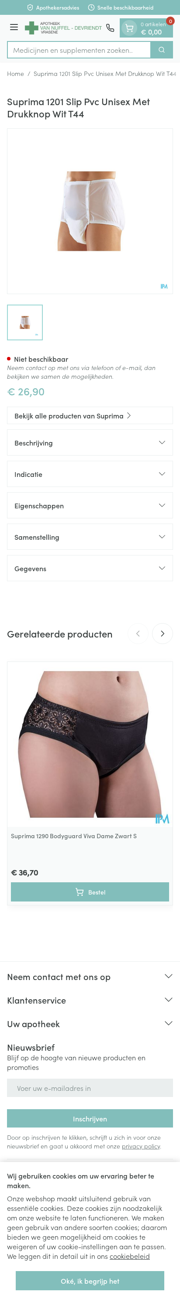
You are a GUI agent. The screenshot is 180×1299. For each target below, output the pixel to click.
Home (15, 73)
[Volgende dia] (162, 633)
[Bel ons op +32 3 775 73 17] (110, 28)
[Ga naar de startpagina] (63, 28)
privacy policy (141, 1145)
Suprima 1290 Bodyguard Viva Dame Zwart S (74, 835)
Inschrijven (90, 1118)
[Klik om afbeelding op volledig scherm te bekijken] (90, 211)
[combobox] (79, 49)
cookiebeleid (130, 1256)
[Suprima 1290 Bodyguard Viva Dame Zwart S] (90, 744)
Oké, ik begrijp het (90, 1280)
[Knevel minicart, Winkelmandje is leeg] (129, 28)
